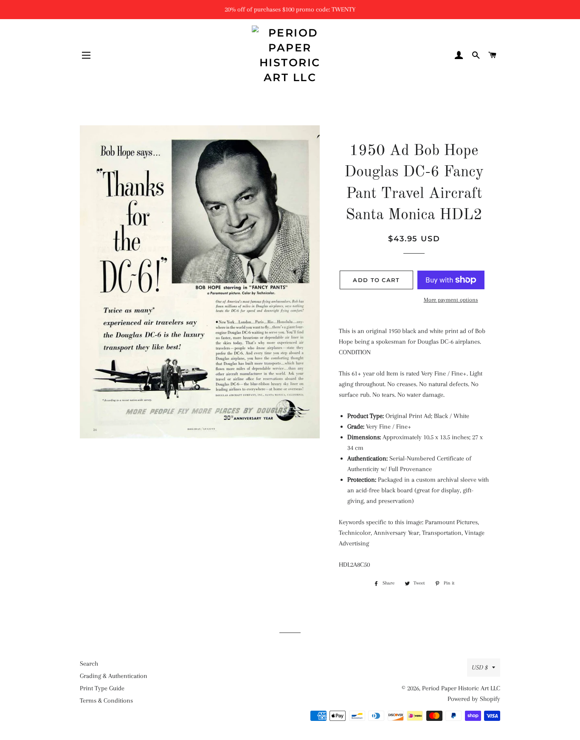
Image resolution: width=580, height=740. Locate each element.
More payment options (451, 300)
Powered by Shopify (474, 699)
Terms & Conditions (106, 700)
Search (89, 663)
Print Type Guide (102, 688)
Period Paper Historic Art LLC (461, 688)
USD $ (480, 667)
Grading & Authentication (113, 676)
